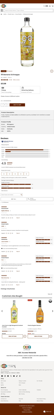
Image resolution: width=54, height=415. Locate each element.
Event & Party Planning (24, 392)
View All (50, 294)
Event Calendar (22, 390)
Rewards (21, 399)
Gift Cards (3, 381)
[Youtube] (14, 375)
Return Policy (40, 401)
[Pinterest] (8, 375)
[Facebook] (2, 375)
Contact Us (3, 399)
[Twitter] (11, 375)
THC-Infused (22, 383)
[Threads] (20, 375)
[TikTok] (17, 375)
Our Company (4, 390)
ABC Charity (22, 394)
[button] (2, 311)
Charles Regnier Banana (34, 325)
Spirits (2, 385)
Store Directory (4, 401)
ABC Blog (3, 394)
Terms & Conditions (27, 408)
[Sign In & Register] (50, 6)
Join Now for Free (27, 357)
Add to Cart (17, 105)
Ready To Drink (22, 381)
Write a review (16, 80)
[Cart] (52, 6)
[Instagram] (5, 375)
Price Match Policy (41, 399)
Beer (20, 385)
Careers (39, 390)
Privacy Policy (27, 410)
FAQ (20, 401)
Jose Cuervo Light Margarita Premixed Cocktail (12, 326)
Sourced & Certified (6, 392)
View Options (12, 336)
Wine (2, 383)
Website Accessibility (27, 412)
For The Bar (39, 381)
